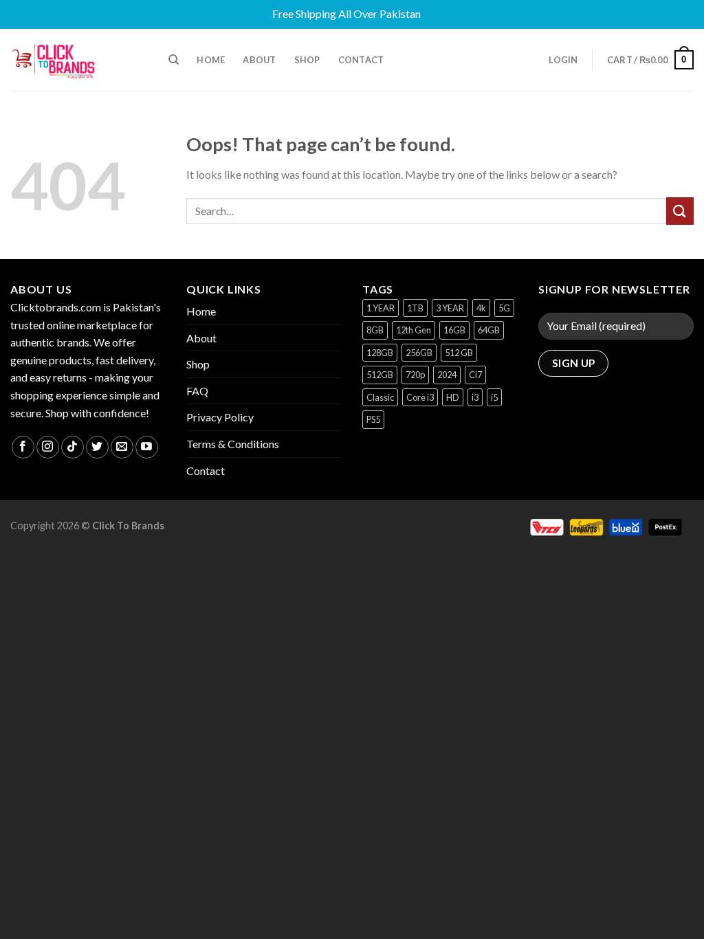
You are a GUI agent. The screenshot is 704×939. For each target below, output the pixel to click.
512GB (379, 374)
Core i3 (420, 397)
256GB (419, 352)
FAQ (197, 390)
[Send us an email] (122, 447)
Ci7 (475, 374)
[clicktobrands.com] (79, 60)
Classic (380, 397)
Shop (307, 59)
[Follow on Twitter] (97, 447)
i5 (494, 397)
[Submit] (680, 210)
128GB (379, 352)
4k (481, 307)
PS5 (373, 419)
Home (211, 59)
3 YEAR (450, 307)
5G (504, 307)
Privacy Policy (220, 416)
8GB (375, 329)
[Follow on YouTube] (146, 447)
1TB (415, 307)
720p (415, 374)
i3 (475, 397)
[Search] (173, 60)
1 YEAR (380, 307)
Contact (361, 59)
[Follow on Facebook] (23, 447)
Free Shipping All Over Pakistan (337, 13)
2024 (446, 374)
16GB (454, 329)
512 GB (459, 352)
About (259, 59)
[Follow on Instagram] (47, 447)
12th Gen (413, 329)
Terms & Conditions (232, 443)
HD (452, 397)
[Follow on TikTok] (72, 447)
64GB (489, 329)
